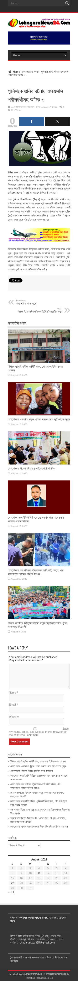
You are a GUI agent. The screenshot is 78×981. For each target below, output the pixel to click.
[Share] (31, 121)
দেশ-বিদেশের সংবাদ (30, 71)
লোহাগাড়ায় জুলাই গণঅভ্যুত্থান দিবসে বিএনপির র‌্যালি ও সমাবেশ (39, 826)
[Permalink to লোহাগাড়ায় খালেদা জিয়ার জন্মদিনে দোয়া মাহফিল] (39, 463)
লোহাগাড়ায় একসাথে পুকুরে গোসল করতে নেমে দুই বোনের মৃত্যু (39, 419)
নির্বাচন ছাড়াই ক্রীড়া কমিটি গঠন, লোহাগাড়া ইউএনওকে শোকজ (38, 761)
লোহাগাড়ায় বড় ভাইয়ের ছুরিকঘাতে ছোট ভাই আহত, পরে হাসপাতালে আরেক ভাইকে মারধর (35, 572)
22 (12, 883)
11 (39, 873)
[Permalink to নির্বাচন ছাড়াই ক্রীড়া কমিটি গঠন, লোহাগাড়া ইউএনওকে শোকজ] (39, 361)
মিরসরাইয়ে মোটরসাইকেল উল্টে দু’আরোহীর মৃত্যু (40, 310)
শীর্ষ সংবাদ (30, 107)
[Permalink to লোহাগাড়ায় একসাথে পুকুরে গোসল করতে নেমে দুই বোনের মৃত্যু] (39, 414)
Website (14, 716)
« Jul (11, 892)
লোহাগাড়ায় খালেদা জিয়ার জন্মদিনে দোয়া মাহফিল (31, 468)
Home (16, 71)
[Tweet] (57, 121)
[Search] (67, 3)
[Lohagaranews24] (39, 25)
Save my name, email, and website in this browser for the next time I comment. (39, 731)
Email (12, 704)
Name (12, 692)
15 (12, 878)
